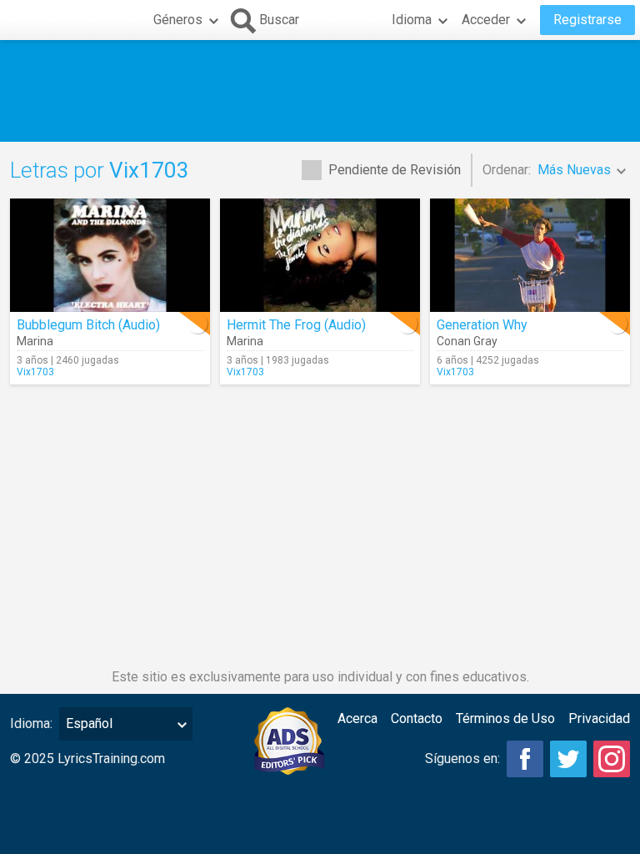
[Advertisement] (320, 90)
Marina (35, 341)
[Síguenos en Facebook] (525, 759)
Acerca (358, 718)
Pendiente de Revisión (394, 170)
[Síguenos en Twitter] (568, 759)
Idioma (412, 20)
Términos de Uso (505, 718)
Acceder (486, 20)
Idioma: (31, 723)
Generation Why (482, 325)
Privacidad (599, 718)
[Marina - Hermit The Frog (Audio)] (320, 255)
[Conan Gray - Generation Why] (530, 255)
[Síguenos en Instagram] (611, 759)
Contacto (416, 718)
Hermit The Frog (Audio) (296, 325)
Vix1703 (35, 372)
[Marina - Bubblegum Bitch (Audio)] (110, 255)
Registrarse (587, 20)
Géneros (177, 20)
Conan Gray (467, 341)
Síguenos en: (462, 758)
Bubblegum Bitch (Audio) (88, 325)
